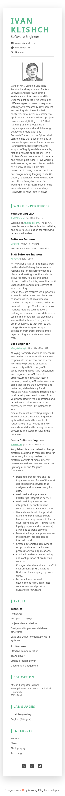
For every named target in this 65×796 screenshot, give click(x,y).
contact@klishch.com (25, 43)
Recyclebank (16, 444)
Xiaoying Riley (36, 790)
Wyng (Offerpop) (18, 348)
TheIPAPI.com (17, 218)
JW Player (15, 258)
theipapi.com (31, 222)
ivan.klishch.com (22, 47)
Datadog (15, 243)
